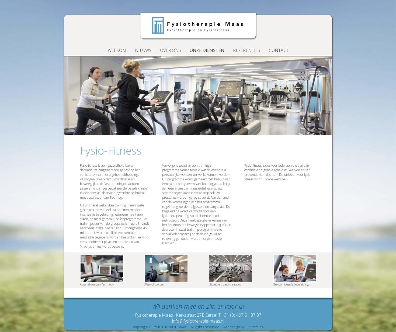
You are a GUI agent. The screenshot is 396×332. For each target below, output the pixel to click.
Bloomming (254, 326)
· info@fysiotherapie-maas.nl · (198, 321)
